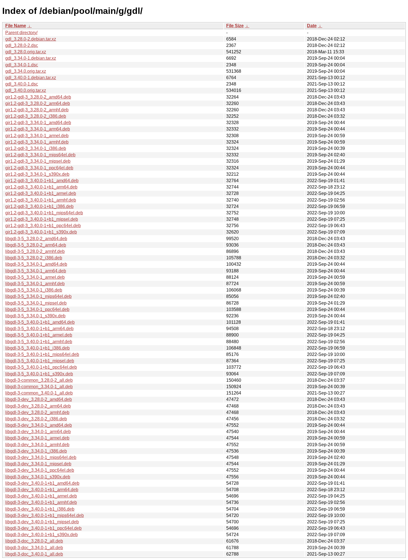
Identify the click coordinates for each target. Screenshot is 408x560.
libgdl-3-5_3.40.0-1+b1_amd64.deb (40, 322)
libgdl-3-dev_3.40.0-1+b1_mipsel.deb (42, 521)
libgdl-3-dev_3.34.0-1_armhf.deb (37, 444)
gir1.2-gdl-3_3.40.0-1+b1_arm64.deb (41, 187)
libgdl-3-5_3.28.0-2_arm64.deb (35, 245)
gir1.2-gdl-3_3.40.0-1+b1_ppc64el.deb (43, 225)
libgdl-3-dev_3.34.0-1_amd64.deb (38, 425)
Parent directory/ (21, 32)
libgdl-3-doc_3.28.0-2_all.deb (34, 541)
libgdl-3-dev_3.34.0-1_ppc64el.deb (39, 470)
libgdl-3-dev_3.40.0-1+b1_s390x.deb (41, 534)
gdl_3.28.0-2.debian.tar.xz (30, 39)
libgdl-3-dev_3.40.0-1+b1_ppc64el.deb (43, 528)
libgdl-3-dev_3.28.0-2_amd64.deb (38, 399)
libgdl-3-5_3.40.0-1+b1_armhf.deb (38, 341)
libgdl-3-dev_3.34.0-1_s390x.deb (37, 476)
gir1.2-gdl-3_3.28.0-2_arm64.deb (37, 103)
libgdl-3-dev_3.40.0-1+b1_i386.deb (39, 509)
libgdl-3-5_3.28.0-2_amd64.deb (36, 238)
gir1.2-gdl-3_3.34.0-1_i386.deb (35, 148)
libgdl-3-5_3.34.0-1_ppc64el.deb (37, 309)
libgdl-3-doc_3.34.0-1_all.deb (34, 547)
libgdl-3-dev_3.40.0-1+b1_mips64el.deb (44, 515)
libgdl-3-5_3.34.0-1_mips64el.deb (38, 296)
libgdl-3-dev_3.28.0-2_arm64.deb (38, 406)
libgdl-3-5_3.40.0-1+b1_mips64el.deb (42, 354)
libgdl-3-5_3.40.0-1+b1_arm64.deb (39, 328)
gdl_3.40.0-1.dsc (21, 84)
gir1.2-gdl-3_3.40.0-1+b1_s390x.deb (41, 232)
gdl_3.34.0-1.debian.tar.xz (30, 58)
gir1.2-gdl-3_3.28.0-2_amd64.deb (38, 97)
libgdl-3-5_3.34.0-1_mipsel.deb (36, 303)
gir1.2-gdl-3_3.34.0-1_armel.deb (37, 135)
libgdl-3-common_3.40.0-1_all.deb (39, 393)
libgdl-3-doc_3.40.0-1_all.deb (34, 554)
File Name (15, 25)
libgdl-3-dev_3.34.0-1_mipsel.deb (38, 463)
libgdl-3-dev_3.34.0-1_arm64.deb (38, 431)
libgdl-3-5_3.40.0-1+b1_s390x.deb (39, 373)
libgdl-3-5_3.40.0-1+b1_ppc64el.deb (41, 367)
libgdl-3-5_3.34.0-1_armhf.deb (35, 283)
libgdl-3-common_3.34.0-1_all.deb (39, 386)
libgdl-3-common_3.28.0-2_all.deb (39, 380)
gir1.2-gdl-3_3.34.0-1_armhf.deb (37, 142)
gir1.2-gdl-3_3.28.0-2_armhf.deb (37, 109)
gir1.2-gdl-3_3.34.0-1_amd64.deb (38, 122)
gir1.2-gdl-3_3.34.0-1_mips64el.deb (40, 154)
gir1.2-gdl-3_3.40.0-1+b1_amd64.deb (42, 180)
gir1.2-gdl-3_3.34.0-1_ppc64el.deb (39, 167)
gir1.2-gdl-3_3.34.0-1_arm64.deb (37, 129)
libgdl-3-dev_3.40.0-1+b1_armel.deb (41, 496)
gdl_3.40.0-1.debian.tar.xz (30, 77)
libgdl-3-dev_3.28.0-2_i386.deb (36, 418)
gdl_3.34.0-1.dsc (21, 64)
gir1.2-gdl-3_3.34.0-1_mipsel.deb (37, 161)
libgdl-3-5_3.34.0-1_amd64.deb (36, 264)
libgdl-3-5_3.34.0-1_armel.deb (35, 277)
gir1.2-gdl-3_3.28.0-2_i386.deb (35, 116)
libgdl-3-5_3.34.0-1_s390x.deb (35, 315)
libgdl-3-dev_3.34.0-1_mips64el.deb (40, 457)
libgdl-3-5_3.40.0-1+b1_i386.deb (37, 348)
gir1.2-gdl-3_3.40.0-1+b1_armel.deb (40, 193)
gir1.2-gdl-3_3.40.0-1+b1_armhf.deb (40, 200)
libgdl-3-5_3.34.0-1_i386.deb (33, 290)
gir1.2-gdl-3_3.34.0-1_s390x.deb (37, 174)
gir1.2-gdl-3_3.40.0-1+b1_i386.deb (39, 206)
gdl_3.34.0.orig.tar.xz (25, 71)
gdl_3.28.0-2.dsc (21, 45)
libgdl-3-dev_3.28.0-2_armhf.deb (37, 412)
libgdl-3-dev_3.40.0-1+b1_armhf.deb (41, 502)
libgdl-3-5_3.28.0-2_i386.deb (33, 257)
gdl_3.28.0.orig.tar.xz (25, 51)
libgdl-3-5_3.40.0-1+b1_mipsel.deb (39, 360)
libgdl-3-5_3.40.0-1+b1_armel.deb (38, 335)
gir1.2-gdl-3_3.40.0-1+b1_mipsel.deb (41, 219)
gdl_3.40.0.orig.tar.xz (25, 90)
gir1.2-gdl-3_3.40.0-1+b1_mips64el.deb (44, 212)
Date (312, 25)
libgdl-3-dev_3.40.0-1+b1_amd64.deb (42, 483)
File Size (235, 25)
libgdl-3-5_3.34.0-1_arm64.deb (35, 270)
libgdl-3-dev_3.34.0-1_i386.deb (36, 451)
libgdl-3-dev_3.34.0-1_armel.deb (37, 438)
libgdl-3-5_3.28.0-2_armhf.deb (35, 251)
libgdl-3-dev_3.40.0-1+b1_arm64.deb (41, 489)
